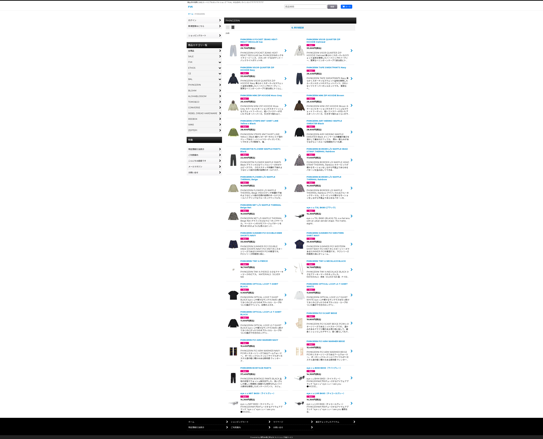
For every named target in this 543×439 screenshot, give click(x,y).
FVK (190, 6)
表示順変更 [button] (299, 27)
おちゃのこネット (267, 437)
